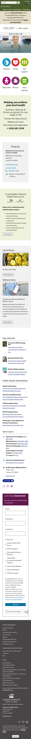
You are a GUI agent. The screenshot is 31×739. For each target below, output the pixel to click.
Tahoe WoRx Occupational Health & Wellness (14, 560)
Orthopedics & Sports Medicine (14, 554)
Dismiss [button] (15, 736)
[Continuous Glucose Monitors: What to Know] (15, 301)
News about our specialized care (13, 425)
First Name (9, 519)
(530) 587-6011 (23, 444)
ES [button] (28, 3)
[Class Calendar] (24, 85)
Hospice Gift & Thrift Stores (13, 544)
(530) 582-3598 (22, 441)
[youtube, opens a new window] (11, 486)
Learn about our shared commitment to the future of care (17, 350)
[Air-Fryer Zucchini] (15, 262)
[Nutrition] (6, 65)
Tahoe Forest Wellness (14, 566)
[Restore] (15, 84)
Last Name (9, 529)
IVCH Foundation (12, 549)
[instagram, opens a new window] (7, 486)
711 (17, 455)
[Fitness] (15, 65)
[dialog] (15, 731)
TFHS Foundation (12, 573)
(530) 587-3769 (16, 128)
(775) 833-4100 (17, 453)
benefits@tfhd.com (8, 690)
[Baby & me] (6, 84)
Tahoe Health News (13, 570)
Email (7, 509)
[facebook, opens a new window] (4, 486)
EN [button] (26, 3)
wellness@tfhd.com (12, 164)
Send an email (10, 476)
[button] (5, 6)
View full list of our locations (15, 462)
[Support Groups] (24, 66)
